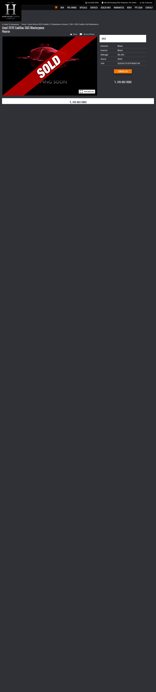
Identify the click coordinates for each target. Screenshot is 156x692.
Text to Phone (89, 34)
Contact (149, 7)
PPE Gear (138, 7)
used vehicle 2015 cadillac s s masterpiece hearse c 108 (50, 24)
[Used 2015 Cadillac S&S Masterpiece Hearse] (49, 66)
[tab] (78, 101)
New (62, 7)
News (129, 7)
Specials (83, 7)
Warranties (119, 7)
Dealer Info (106, 7)
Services (94, 7)
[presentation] (78, 101)
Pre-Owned (72, 7)
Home (24, 24)
